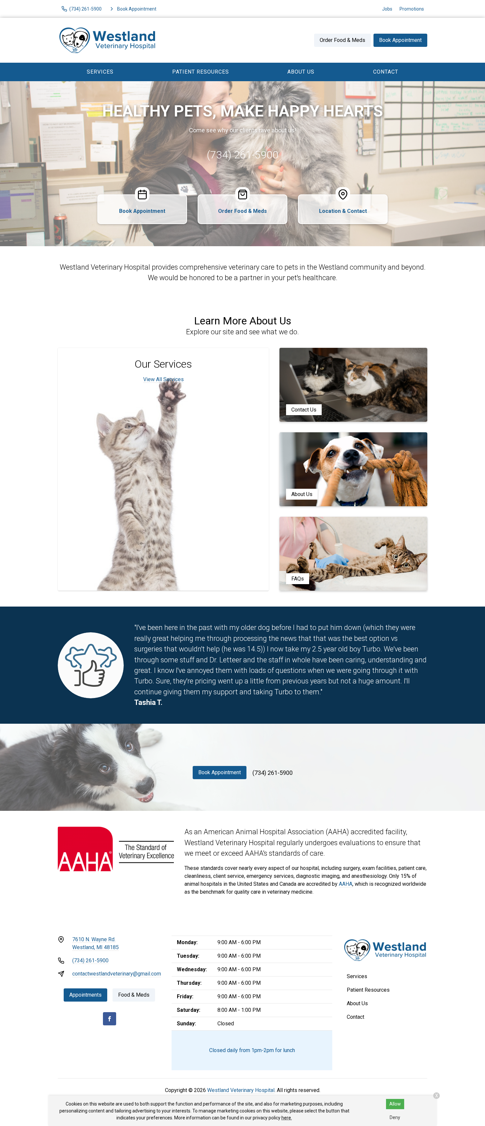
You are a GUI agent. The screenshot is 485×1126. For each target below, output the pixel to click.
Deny (395, 1117)
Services (100, 72)
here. (286, 1117)
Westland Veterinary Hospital (241, 1090)
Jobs (387, 9)
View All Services (163, 379)
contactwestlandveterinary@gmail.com (116, 974)
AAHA (345, 884)
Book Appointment (400, 40)
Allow (395, 1104)
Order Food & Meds (342, 40)
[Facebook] (109, 1018)
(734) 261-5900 (242, 155)
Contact (385, 72)
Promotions (412, 9)
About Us (300, 72)
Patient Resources (200, 72)
